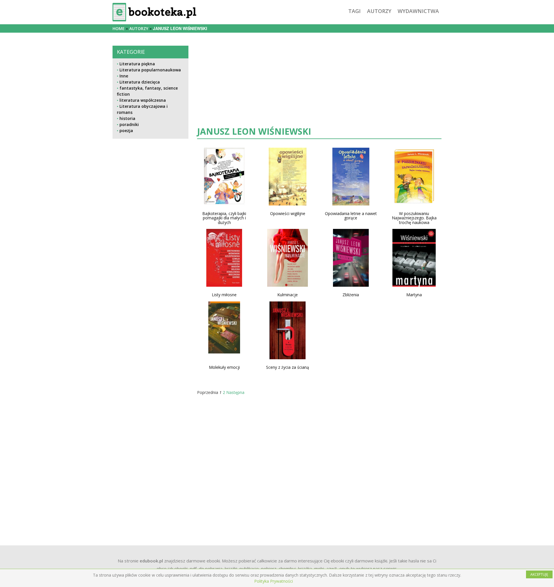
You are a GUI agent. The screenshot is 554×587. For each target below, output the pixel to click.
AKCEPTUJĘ (539, 574)
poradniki (129, 124)
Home (119, 28)
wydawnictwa (418, 11)
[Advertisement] (150, 335)
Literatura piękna (137, 63)
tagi (354, 11)
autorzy (379, 11)
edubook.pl (151, 561)
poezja (126, 130)
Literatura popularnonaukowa (150, 70)
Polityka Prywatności (273, 581)
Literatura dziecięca (139, 82)
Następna (235, 392)
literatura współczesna (142, 100)
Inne (123, 76)
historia (127, 118)
